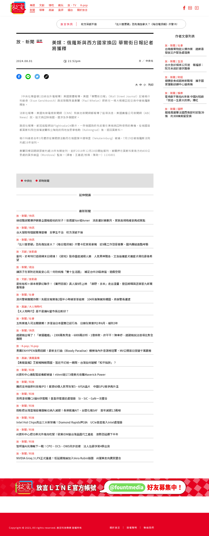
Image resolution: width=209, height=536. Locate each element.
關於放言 (82, 10)
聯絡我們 (149, 527)
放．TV (72, 5)
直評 (60, 10)
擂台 (70, 10)
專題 (32, 5)
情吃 (51, 5)
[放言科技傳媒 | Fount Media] (18, 7)
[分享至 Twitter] (37, 76)
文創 (41, 5)
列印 (150, 85)
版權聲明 (132, 527)
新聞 (32, 10)
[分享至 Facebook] (19, 76)
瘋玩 (60, 5)
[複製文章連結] (46, 76)
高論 (51, 10)
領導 (41, 10)
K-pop (84, 5)
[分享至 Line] (28, 76)
